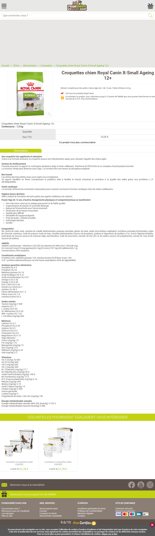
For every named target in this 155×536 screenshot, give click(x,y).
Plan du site (7, 516)
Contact (43, 511)
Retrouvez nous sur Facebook (15, 511)
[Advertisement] (77, 41)
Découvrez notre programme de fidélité (33, 494)
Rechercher (150, 15)
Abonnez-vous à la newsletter (27, 484)
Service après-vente (49, 508)
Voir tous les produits (79, 93)
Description (21, 150)
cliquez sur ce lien (109, 534)
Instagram (150, 484)
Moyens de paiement (125, 511)
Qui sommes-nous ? (11, 508)
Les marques (8, 513)
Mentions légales (85, 513)
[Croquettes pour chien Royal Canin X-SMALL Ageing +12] (30, 116)
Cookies (81, 516)
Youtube (140, 484)
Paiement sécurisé (124, 508)
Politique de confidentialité (90, 511)
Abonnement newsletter (51, 516)
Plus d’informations (89, 99)
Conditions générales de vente (92, 508)
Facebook (131, 484)
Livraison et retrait (48, 513)
